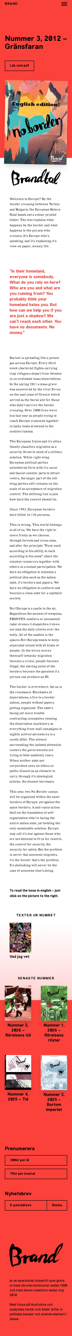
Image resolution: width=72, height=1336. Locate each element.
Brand (11, 4)
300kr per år (19, 1160)
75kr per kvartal (22, 1174)
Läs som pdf (19, 65)
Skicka (57, 1205)
